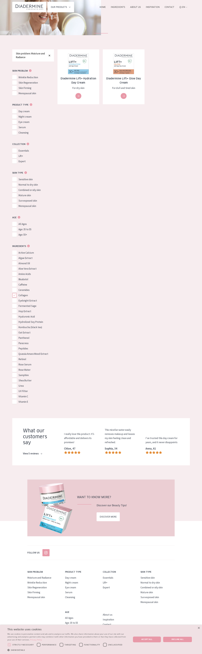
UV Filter (23, 391)
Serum (22, 127)
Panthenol (23, 337)
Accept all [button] (146, 639)
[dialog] (101, 639)
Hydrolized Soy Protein (30, 322)
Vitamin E (23, 401)
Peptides (23, 348)
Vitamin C (23, 396)
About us (135, 7)
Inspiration (153, 7)
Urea (21, 385)
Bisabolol (23, 279)
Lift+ (20, 156)
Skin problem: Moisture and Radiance (30, 55)
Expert (22, 161)
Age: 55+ (22, 234)
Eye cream (23, 122)
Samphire (23, 375)
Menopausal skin (27, 93)
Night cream (24, 116)
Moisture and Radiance (39, 577)
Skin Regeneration (28, 82)
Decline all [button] (178, 639)
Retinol (22, 359)
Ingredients (118, 7)
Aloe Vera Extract (27, 268)
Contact (169, 7)
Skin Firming (24, 88)
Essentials (23, 150)
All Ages (22, 224)
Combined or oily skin (29, 190)
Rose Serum (24, 364)
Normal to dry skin (28, 184)
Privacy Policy (36, 639)
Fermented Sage (27, 306)
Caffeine (22, 284)
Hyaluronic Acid (26, 316)
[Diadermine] (29, 7)
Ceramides (24, 290)
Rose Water (24, 369)
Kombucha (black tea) (30, 327)
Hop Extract (24, 311)
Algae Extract (25, 258)
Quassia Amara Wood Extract (33, 353)
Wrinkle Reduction (28, 77)
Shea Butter (24, 380)
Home (103, 7)
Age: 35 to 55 (24, 229)
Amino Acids (24, 274)
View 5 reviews (31, 453)
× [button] (199, 628)
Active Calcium (26, 252)
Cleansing (23, 132)
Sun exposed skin (27, 200)
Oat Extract (24, 332)
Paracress (23, 343)
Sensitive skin (25, 179)
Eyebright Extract (27, 300)
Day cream (24, 111)
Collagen (23, 295)
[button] (67, 650)
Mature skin (24, 195)
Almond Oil (24, 263)
